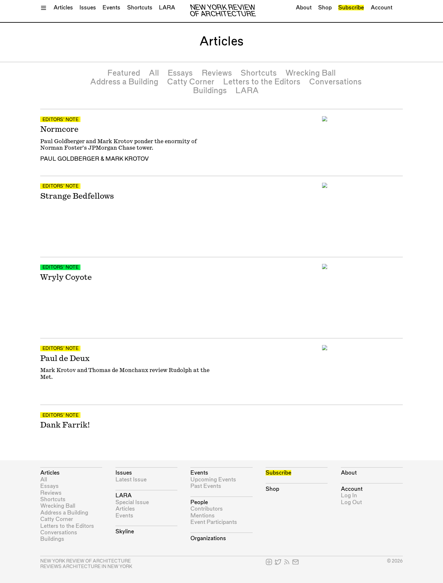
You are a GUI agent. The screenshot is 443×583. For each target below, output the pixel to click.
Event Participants (213, 522)
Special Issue (132, 502)
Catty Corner (190, 82)
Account (381, 7)
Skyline (124, 531)
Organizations (208, 538)
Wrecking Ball (310, 73)
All (154, 73)
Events (111, 7)
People (199, 502)
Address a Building (124, 82)
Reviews (217, 73)
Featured (123, 73)
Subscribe (351, 7)
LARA (167, 7)
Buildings (210, 91)
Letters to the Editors (261, 82)
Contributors (206, 509)
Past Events (205, 486)
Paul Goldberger (69, 159)
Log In (349, 495)
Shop (325, 7)
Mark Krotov (127, 159)
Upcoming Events (213, 479)
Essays (180, 73)
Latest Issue (131, 479)
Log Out (351, 502)
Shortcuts (139, 7)
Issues (87, 7)
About (304, 7)
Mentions (202, 515)
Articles (63, 7)
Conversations (335, 82)
